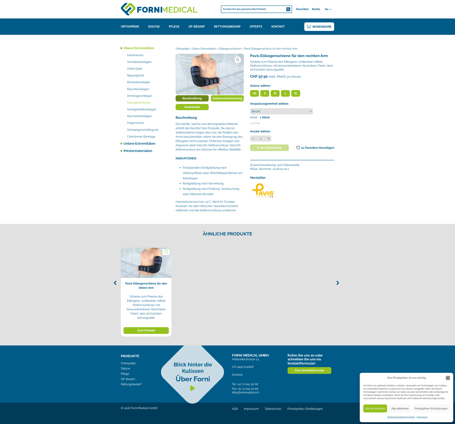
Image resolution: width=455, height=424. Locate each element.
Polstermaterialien (138, 151)
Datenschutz (273, 408)
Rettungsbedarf (227, 26)
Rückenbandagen (138, 82)
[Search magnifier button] (288, 9)
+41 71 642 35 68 (247, 384)
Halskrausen (135, 55)
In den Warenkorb (269, 147)
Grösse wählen (260, 85)
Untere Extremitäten (139, 143)
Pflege (174, 26)
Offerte (256, 26)
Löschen (255, 123)
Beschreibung (192, 98)
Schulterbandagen (139, 62)
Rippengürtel (135, 75)
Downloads (192, 107)
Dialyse (154, 26)
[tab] (192, 98)
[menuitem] (328, 9)
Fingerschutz (135, 123)
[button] (448, 378)
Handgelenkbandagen (141, 109)
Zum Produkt (146, 330)
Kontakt (278, 26)
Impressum (422, 417)
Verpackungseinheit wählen (269, 103)
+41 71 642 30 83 (247, 388)
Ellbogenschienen (138, 102)
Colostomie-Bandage (141, 136)
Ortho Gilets (134, 68)
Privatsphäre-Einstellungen (431, 408)
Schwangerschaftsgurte (143, 130)
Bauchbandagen (138, 89)
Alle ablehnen (400, 408)
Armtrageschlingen (139, 96)
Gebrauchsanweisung (227, 98)
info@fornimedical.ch (245, 392)
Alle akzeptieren (375, 408)
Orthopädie (130, 26)
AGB (235, 408)
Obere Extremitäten (139, 48)
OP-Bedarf (197, 26)
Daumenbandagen (139, 116)
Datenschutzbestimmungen (401, 417)
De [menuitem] (326, 9)
